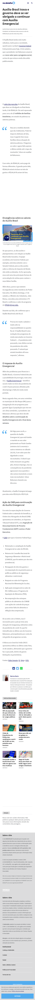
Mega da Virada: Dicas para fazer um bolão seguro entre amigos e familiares (25, 762)
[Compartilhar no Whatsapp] (21, 668)
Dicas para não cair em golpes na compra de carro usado (25, 736)
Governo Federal (25, 46)
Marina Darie (14, 676)
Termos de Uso (7, 975)
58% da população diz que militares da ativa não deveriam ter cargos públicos (9, 714)
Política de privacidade (18, 991)
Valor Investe (13, 660)
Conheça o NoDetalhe (8, 950)
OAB (5, 538)
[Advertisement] (17, 82)
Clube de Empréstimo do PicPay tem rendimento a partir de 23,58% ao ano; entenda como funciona (9, 739)
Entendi (17, 996)
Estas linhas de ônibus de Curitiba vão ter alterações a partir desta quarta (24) (25, 715)
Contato (5, 955)
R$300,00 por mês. (11, 305)
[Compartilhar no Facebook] (13, 668)
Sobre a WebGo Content (9, 965)
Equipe (4, 960)
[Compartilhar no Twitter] (17, 668)
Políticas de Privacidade (9, 970)
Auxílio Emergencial (14, 381)
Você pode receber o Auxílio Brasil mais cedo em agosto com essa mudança (9, 762)
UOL (27, 660)
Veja (22, 660)
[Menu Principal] (28, 3)
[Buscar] (31, 3)
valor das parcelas (11, 104)
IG (19, 660)
